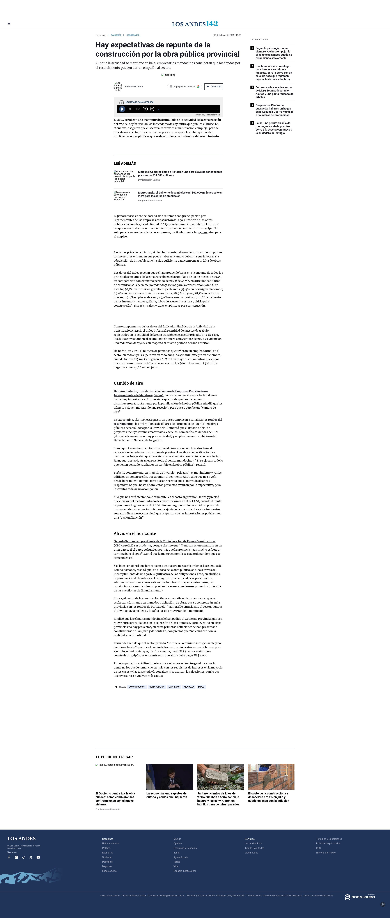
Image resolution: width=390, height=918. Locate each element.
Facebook (9, 857)
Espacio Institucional (185, 870)
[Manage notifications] (382, 904)
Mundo (177, 838)
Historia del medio (326, 852)
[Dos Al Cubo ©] (360, 899)
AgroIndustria (181, 857)
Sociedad (107, 857)
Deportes (107, 866)
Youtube (38, 857)
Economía (116, 35)
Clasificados (251, 852)
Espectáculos (109, 870)
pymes (202, 232)
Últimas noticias (111, 843)
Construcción (137, 687)
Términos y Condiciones (329, 838)
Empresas (174, 687)
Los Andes (100, 35)
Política (106, 848)
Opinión (178, 843)
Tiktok (23, 857)
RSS (318, 848)
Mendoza (189, 687)
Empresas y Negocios (185, 848)
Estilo (176, 852)
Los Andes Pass (253, 843)
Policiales (107, 861)
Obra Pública (156, 687)
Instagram (16, 857)
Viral (176, 866)
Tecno (177, 861)
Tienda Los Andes (254, 848)
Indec (210, 124)
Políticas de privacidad (328, 843)
